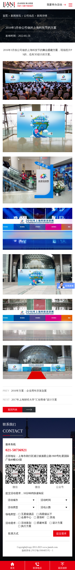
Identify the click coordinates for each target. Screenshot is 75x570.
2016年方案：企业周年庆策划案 (29, 390)
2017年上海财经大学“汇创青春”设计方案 (34, 399)
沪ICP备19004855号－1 (42, 550)
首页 (5, 15)
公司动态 (29, 15)
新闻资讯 (16, 15)
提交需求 (61, 533)
